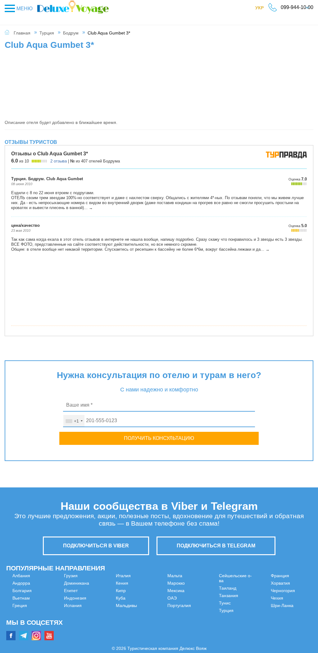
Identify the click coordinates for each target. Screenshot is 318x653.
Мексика (175, 583)
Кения (96, 598)
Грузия (19, 612)
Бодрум (71, 32)
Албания (21, 575)
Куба (95, 612)
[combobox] (73, 421)
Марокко (176, 575)
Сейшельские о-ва (186, 605)
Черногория (257, 598)
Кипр (95, 605)
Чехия (251, 605)
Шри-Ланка (256, 612)
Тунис (173, 627)
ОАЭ (172, 590)
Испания (99, 583)
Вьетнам (21, 598)
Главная (22, 32)
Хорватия (254, 590)
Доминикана (25, 620)
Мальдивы (100, 620)
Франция (254, 583)
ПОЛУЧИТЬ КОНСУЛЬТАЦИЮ (159, 438)
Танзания (177, 620)
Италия (97, 590)
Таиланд (176, 612)
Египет (19, 627)
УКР (262, 9)
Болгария (22, 590)
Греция (19, 605)
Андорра (21, 583)
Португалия (179, 598)
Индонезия (101, 575)
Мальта (97, 627)
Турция (46, 32)
